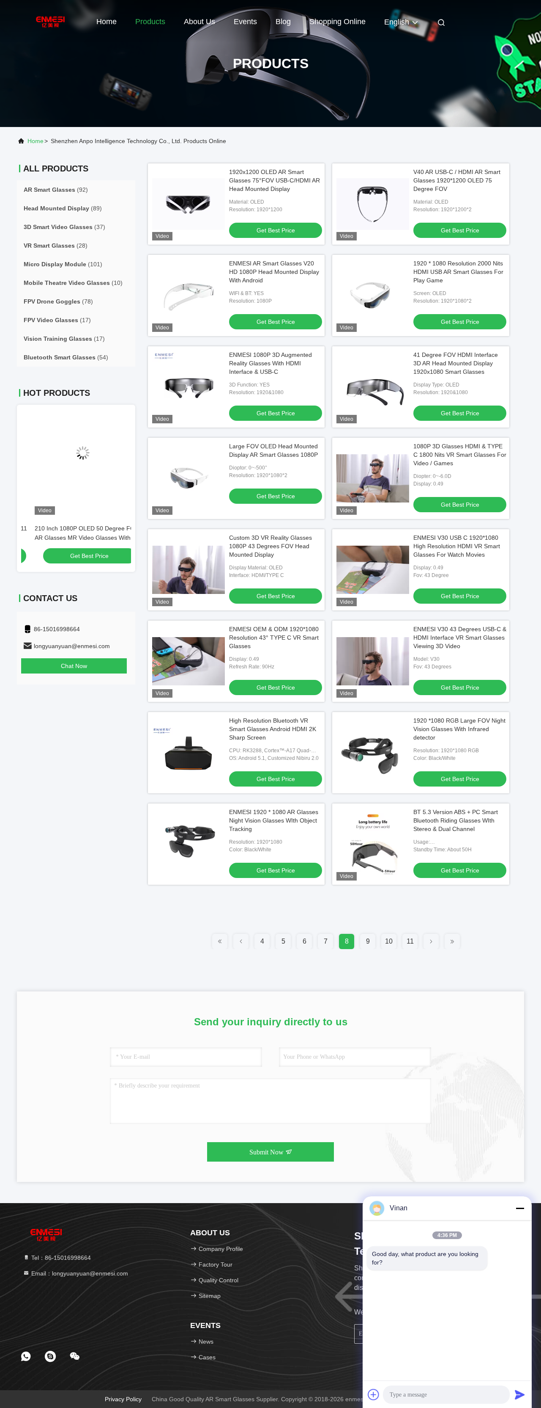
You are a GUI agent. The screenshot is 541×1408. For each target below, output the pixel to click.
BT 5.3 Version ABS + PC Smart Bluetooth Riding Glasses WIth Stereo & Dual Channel (455, 820)
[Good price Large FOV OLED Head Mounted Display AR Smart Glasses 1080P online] (188, 478)
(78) (58, 301)
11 (410, 941)
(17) (57, 320)
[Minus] (520, 1208)
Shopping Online (337, 21)
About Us (199, 21)
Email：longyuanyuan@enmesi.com (79, 1273)
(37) (64, 227)
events (245, 21)
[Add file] (374, 1394)
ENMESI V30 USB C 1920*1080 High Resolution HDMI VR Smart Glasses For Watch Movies (456, 546)
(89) (63, 208)
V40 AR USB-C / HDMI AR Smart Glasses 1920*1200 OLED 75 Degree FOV (456, 180)
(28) (55, 245)
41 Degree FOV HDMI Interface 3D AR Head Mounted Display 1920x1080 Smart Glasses (455, 363)
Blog (283, 21)
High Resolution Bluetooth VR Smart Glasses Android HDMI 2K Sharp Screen (272, 729)
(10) (73, 282)
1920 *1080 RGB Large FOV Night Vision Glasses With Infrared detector (459, 729)
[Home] (51, 21)
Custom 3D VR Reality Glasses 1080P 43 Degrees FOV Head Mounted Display (270, 546)
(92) (56, 189)
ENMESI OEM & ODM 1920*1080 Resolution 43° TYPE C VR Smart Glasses (274, 637)
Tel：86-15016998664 (60, 1257)
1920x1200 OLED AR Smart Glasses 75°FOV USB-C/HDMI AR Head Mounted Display (274, 180)
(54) (66, 357)
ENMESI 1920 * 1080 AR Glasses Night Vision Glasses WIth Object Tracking (273, 820)
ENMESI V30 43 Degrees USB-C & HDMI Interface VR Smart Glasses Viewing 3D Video (459, 637)
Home (106, 21)
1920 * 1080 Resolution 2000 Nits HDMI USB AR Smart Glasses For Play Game (458, 272)
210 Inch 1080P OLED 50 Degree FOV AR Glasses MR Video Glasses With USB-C (73, 537)
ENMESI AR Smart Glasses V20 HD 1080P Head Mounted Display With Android (274, 272)
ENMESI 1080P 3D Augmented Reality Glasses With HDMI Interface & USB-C (270, 363)
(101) (63, 264)
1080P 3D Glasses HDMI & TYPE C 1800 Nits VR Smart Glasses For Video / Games (459, 455)
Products (150, 21)
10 (389, 941)
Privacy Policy (123, 1399)
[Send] (520, 1394)
